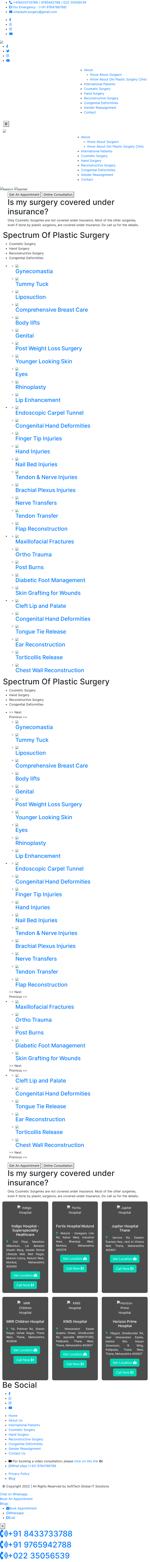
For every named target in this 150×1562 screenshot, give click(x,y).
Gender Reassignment (100, 108)
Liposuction (30, 297)
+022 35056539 (39, 1555)
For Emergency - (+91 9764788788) (39, 7)
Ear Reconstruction (40, 644)
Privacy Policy (19, 1474)
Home (13, 1416)
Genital (24, 335)
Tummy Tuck (32, 284)
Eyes (21, 374)
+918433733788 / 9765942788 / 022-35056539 (49, 2)
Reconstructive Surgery (101, 98)
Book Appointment (23, 1508)
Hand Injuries (32, 451)
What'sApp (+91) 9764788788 (33, 1466)
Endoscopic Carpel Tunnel (49, 412)
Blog (12, 1478)
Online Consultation (58, 194)
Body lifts (27, 322)
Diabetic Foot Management (50, 580)
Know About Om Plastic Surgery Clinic (118, 79)
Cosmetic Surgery (97, 89)
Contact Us (17, 1453)
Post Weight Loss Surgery (48, 348)
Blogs (4, 1503)
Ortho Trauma (33, 554)
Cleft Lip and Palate (40, 606)
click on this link (86, 1461)
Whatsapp (16, 1513)
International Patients (99, 84)
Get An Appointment (24, 194)
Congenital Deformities (101, 103)
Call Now (23, 1285)
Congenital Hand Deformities (52, 425)
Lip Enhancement (38, 400)
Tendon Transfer (36, 515)
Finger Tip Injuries (38, 438)
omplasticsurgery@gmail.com (34, 12)
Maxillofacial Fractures (44, 541)
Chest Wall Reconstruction (49, 670)
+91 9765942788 (39, 1544)
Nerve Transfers (36, 502)
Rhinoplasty (30, 387)
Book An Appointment (16, 1499)
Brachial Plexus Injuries (45, 490)
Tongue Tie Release (40, 631)
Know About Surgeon (106, 75)
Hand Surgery (94, 93)
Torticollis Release (39, 657)
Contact (90, 112)
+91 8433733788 (40, 1533)
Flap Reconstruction (41, 528)
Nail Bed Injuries (36, 464)
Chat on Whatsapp (14, 1494)
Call (12, 1518)
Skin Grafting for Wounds (48, 593)
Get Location (23, 1275)
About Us (15, 1420)
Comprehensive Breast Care (51, 309)
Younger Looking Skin (43, 361)
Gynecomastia (34, 271)
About (88, 70)
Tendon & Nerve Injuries (46, 477)
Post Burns (29, 567)
